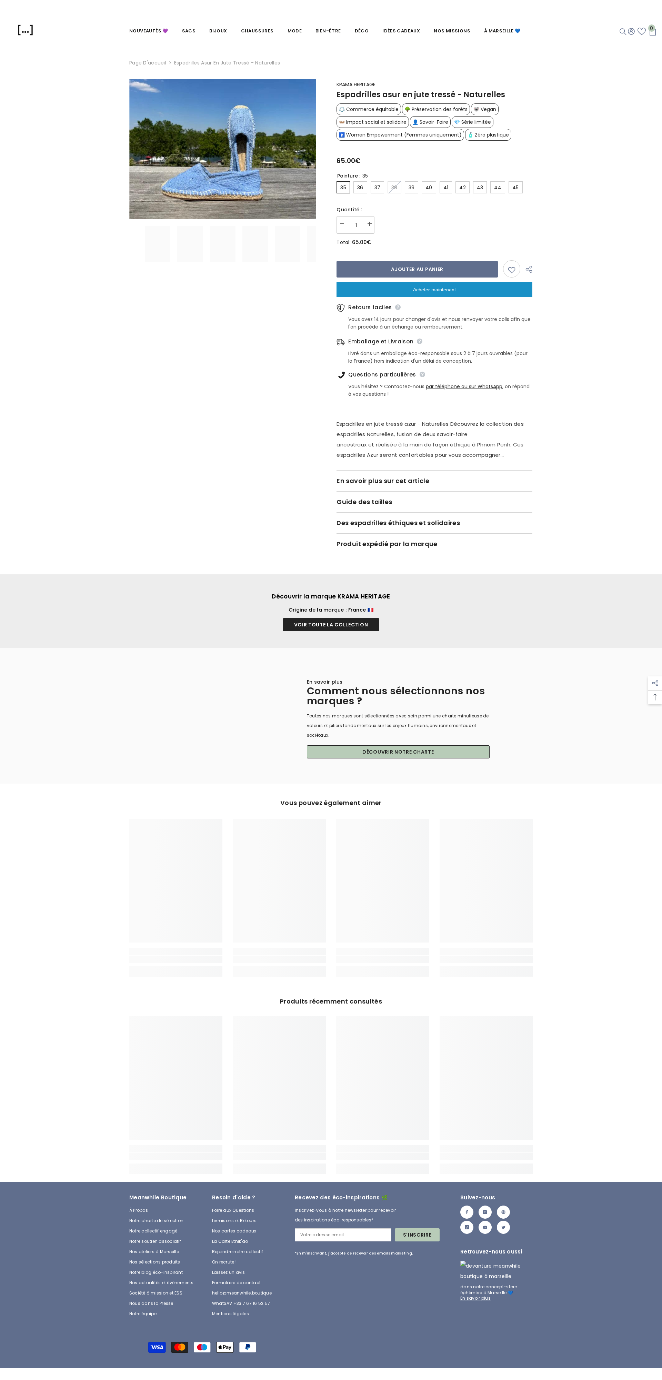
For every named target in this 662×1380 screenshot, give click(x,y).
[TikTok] (466, 1227)
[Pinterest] (503, 1212)
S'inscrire (417, 1234)
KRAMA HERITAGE (356, 84)
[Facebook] (466, 1212)
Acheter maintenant (434, 289)
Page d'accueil (147, 62)
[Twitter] (503, 1227)
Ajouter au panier (417, 269)
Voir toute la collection (331, 624)
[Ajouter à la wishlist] (511, 269)
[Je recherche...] (623, 32)
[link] (175, 959)
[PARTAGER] (526, 269)
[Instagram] (485, 1212)
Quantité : (349, 209)
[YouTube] (485, 1227)
